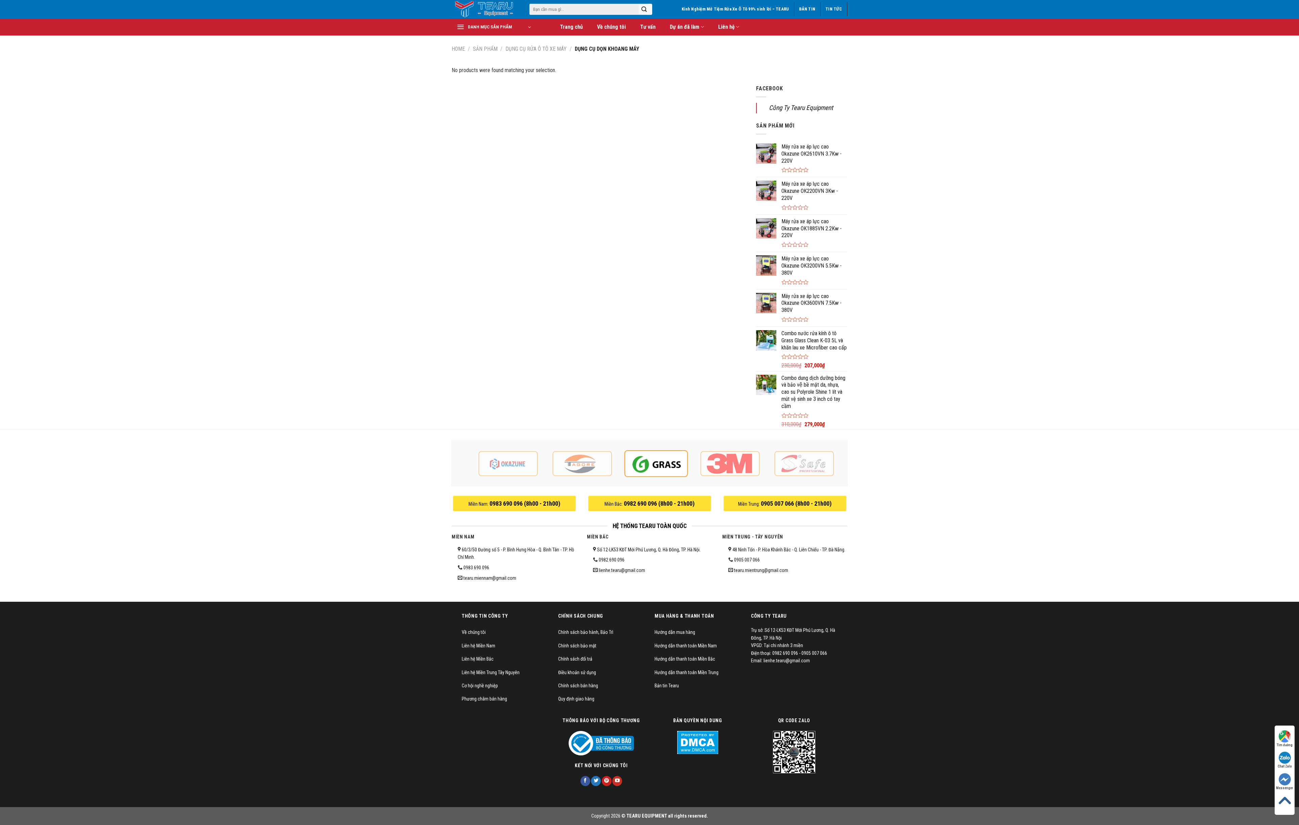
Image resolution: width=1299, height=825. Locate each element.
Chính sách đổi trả (575, 659)
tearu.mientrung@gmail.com (761, 570)
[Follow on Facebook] (585, 781)
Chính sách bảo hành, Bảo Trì (585, 632)
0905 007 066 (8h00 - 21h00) (796, 503)
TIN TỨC (833, 9)
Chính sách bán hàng (578, 685)
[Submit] (644, 9)
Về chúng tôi (611, 27)
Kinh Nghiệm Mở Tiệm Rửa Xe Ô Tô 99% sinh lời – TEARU (735, 9)
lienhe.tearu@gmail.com (622, 570)
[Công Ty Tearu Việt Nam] (485, 9)
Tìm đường (1285, 745)
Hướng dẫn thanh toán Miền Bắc (685, 659)
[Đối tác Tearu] (508, 463)
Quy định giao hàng (576, 699)
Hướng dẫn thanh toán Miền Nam (686, 645)
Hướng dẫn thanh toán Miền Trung (687, 672)
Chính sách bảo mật (577, 645)
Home (458, 49)
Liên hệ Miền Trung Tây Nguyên (491, 672)
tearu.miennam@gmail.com (489, 578)
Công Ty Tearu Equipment (801, 108)
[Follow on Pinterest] (607, 781)
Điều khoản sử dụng (577, 672)
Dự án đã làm (684, 27)
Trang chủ (571, 27)
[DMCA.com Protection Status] (697, 741)
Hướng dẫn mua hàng (675, 632)
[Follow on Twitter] (596, 781)
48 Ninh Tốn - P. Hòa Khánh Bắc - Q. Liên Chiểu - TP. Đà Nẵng (787, 549)
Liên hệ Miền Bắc (478, 659)
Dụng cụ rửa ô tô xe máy (536, 49)
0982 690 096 (611, 560)
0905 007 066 (747, 560)
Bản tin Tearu (667, 685)
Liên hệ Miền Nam (478, 645)
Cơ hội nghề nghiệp (480, 685)
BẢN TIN (807, 9)
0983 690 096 (476, 567)
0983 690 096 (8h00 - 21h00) (524, 503)
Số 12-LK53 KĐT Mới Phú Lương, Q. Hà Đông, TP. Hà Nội (648, 549)
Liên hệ (726, 27)
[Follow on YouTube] (617, 781)
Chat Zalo (1285, 766)
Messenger (1284, 788)
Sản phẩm (485, 49)
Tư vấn (648, 27)
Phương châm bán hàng (484, 699)
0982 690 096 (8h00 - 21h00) (659, 503)
